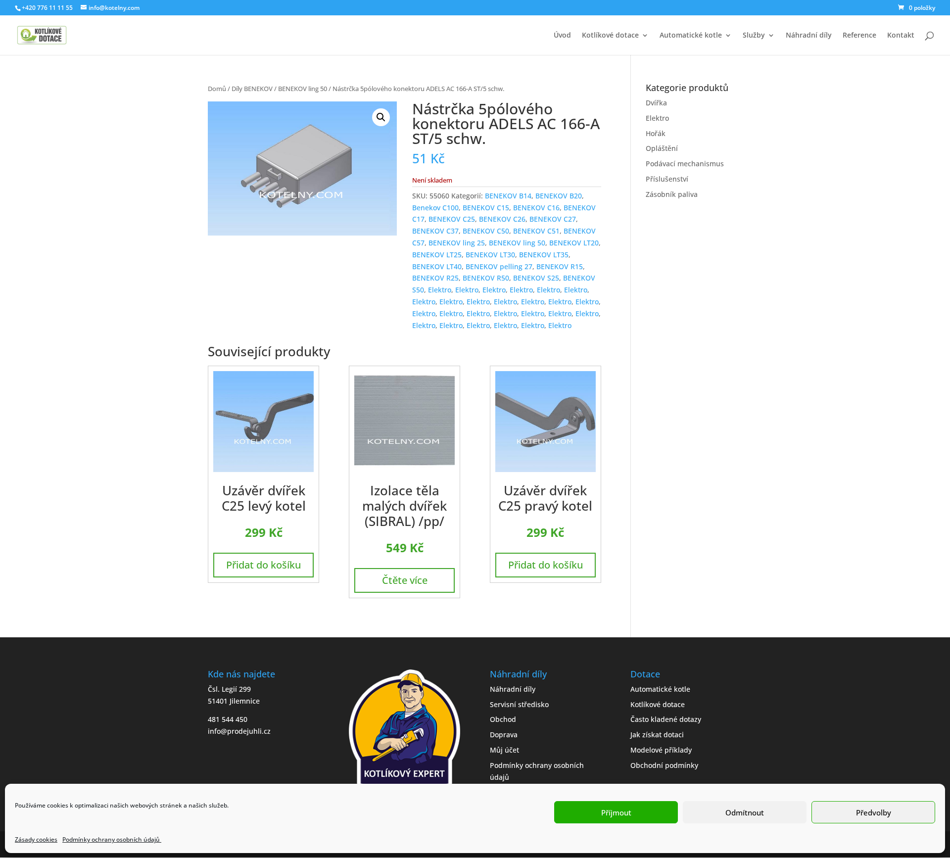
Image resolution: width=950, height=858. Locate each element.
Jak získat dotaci (657, 734)
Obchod (503, 719)
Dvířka (656, 102)
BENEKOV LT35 (544, 254)
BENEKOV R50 (486, 278)
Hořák (655, 133)
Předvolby (873, 812)
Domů (217, 88)
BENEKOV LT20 (574, 242)
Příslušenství (667, 179)
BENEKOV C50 (486, 231)
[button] (381, 117)
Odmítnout (744, 812)
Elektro (439, 289)
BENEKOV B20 (558, 195)
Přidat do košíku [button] (263, 565)
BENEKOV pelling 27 (499, 266)
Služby (754, 36)
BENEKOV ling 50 (302, 88)
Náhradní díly (809, 36)
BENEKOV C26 (502, 219)
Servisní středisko (519, 704)
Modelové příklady (661, 750)
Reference (859, 36)
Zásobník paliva (672, 194)
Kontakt (900, 36)
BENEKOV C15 (486, 207)
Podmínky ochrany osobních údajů (111, 839)
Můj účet (504, 750)
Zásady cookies (36, 839)
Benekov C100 (435, 207)
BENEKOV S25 (536, 278)
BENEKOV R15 (559, 266)
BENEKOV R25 (435, 278)
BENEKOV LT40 (437, 266)
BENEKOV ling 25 (456, 242)
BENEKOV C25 (451, 219)
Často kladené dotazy (665, 719)
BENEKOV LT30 (490, 254)
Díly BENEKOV (252, 88)
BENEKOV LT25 (437, 254)
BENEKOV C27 (552, 219)
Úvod (562, 36)
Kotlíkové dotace (610, 36)
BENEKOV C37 (435, 231)
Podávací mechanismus (685, 163)
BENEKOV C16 (536, 207)
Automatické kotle (691, 36)
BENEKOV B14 (508, 195)
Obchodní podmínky (664, 765)
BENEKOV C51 (536, 231)
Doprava (504, 734)
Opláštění (662, 148)
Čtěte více (405, 580)
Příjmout (616, 812)
